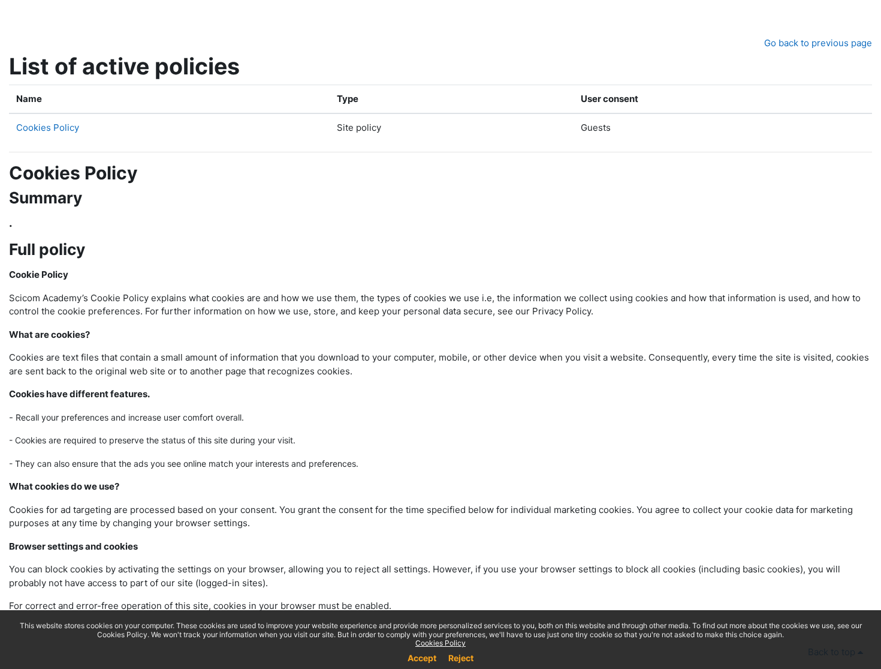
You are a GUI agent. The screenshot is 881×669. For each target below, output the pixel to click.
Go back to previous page (818, 43)
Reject (460, 658)
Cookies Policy (47, 127)
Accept (422, 658)
